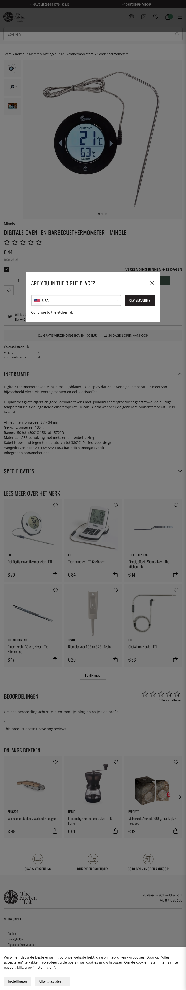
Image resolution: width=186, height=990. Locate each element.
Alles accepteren (52, 981)
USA (45, 300)
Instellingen (17, 981)
